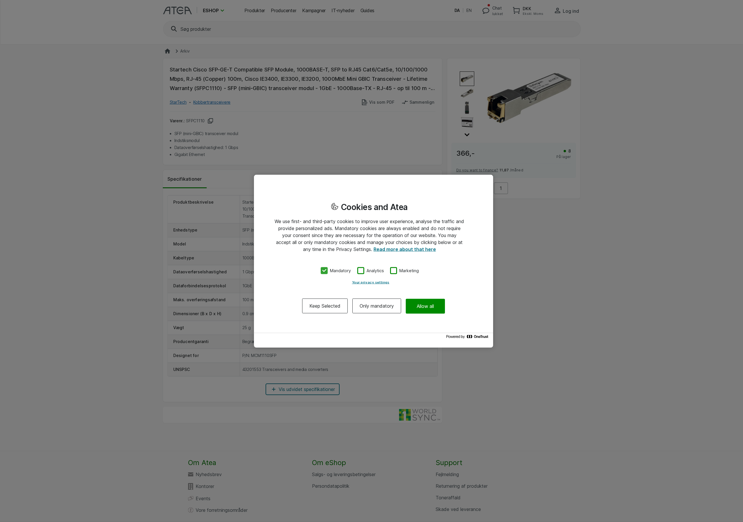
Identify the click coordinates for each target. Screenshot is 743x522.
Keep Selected (324, 306)
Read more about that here (405, 249)
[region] (373, 261)
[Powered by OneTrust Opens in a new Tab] (468, 338)
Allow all (425, 306)
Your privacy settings (370, 282)
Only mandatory (377, 306)
